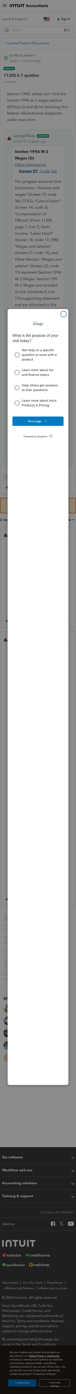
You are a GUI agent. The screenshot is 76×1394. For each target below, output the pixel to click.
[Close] (63, 314)
